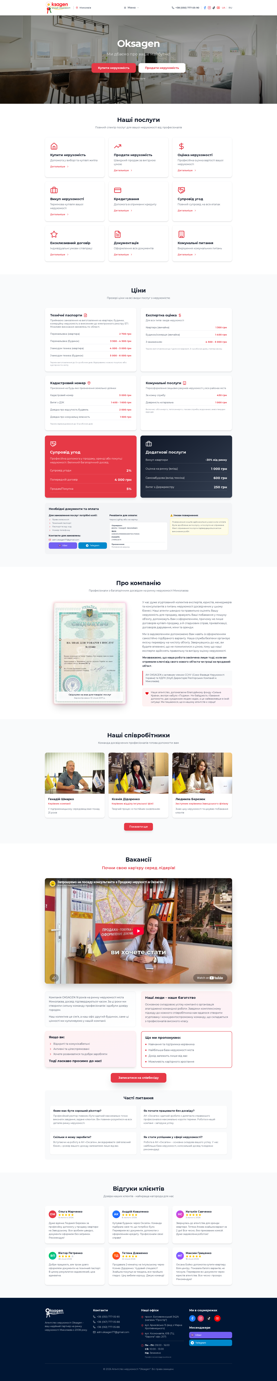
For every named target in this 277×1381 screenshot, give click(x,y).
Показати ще (138, 826)
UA (223, 7)
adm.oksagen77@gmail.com (65, 539)
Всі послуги (138, 78)
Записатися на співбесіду (138, 1078)
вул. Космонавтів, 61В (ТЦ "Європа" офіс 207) (159, 1335)
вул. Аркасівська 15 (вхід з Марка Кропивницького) (163, 1327)
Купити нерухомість (114, 68)
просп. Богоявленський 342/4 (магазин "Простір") (162, 1318)
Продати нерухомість (162, 68)
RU (230, 7)
